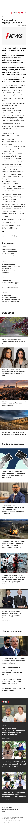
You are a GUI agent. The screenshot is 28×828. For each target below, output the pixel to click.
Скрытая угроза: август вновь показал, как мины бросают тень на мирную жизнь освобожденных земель (13, 545)
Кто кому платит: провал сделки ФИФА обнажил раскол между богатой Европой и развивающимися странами (13, 616)
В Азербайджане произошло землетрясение (13, 689)
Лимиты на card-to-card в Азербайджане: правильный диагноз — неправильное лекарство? (13, 474)
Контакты (4, 813)
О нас (3, 811)
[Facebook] (10, 236)
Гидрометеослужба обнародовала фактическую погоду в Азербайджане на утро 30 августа (14, 434)
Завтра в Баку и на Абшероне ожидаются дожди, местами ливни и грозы (13, 341)
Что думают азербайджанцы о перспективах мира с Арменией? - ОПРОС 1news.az (14, 794)
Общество (4, 261)
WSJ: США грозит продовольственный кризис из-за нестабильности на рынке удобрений (14, 403)
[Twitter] (12, 236)
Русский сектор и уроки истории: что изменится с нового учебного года (12, 681)
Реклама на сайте (7, 807)
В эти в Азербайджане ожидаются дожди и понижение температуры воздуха (12, 671)
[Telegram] (16, 236)
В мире (3, 277)
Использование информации (10, 809)
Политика (4, 246)
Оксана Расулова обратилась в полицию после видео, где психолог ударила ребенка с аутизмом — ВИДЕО (13, 372)
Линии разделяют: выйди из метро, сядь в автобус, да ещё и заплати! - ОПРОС (14, 764)
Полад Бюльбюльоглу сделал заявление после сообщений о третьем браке (14, 661)
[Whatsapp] (14, 236)
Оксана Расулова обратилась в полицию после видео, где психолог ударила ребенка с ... (11, 268)
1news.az (7, 818)
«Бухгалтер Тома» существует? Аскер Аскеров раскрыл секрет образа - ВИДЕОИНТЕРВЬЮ (13, 731)
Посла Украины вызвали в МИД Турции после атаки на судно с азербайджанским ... (11, 284)
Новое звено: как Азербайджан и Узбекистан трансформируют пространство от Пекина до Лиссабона (13, 509)
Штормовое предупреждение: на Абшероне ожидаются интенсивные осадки (11, 298)
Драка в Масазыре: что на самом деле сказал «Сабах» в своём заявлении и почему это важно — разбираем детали (13, 580)
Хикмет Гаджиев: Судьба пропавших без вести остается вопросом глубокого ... (11, 253)
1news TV (4, 725)
